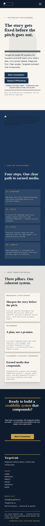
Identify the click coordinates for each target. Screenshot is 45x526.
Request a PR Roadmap (16, 81)
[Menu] (40, 4)
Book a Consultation (16, 75)
